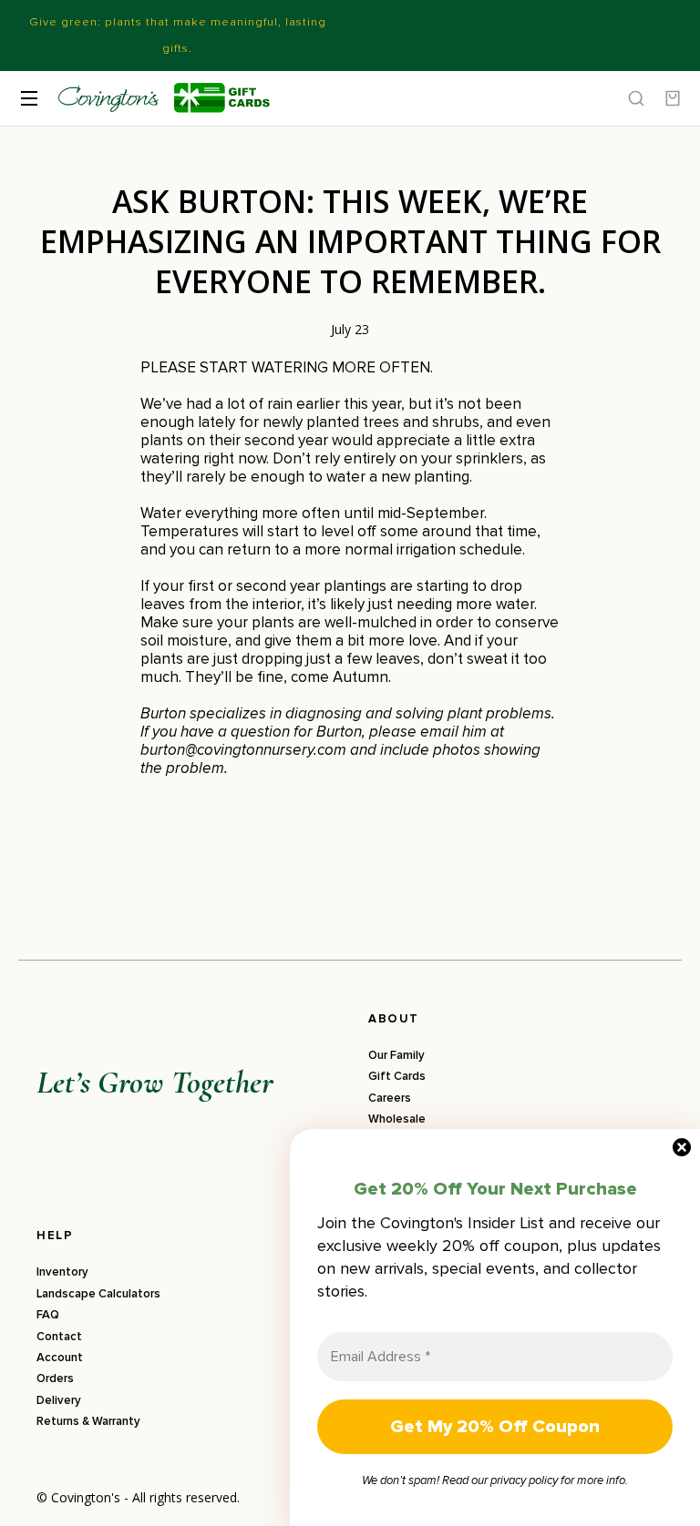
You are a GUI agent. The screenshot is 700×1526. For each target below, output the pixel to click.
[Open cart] (673, 98)
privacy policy (524, 1480)
